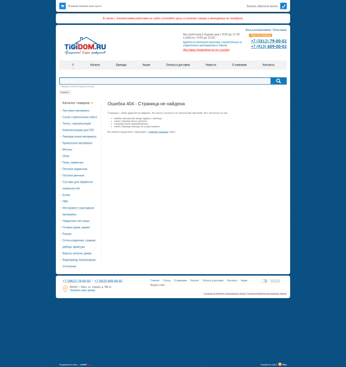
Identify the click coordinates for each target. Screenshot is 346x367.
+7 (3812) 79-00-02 (77, 281)
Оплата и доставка (213, 280)
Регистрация (280, 29)
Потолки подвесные (75, 168)
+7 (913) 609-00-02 (108, 281)
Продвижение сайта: (68, 365)
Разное (67, 233)
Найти (278, 81)
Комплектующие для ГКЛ (78, 129)
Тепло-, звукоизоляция (77, 123)
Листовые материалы (76, 110)
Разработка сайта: (269, 365)
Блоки (66, 194)
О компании (180, 280)
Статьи (166, 280)
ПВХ (65, 201)
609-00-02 (269, 46)
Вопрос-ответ (157, 285)
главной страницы (158, 132)
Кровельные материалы (77, 142)
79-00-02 (269, 40)
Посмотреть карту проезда (82, 290)
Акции (244, 280)
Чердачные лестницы (76, 220)
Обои (66, 155)
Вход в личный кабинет (258, 29)
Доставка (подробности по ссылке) (206, 49)
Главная (154, 280)
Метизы (67, 149)
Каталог (194, 280)
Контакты (232, 280)
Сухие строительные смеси (80, 116)
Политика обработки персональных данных (267, 293)
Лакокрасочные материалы (79, 136)
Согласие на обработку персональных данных (225, 293)
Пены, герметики (73, 162)
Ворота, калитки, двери (77, 253)
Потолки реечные (73, 175)
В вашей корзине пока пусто (84, 6)
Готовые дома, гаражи (76, 227)
